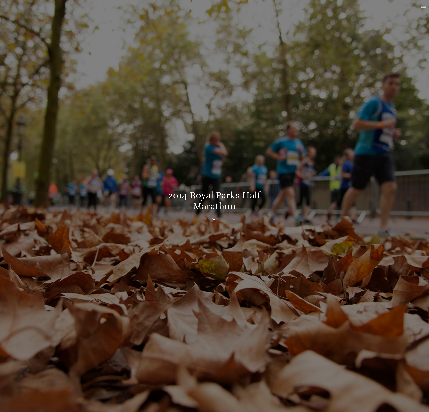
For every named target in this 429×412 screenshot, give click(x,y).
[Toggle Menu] (423, 6)
